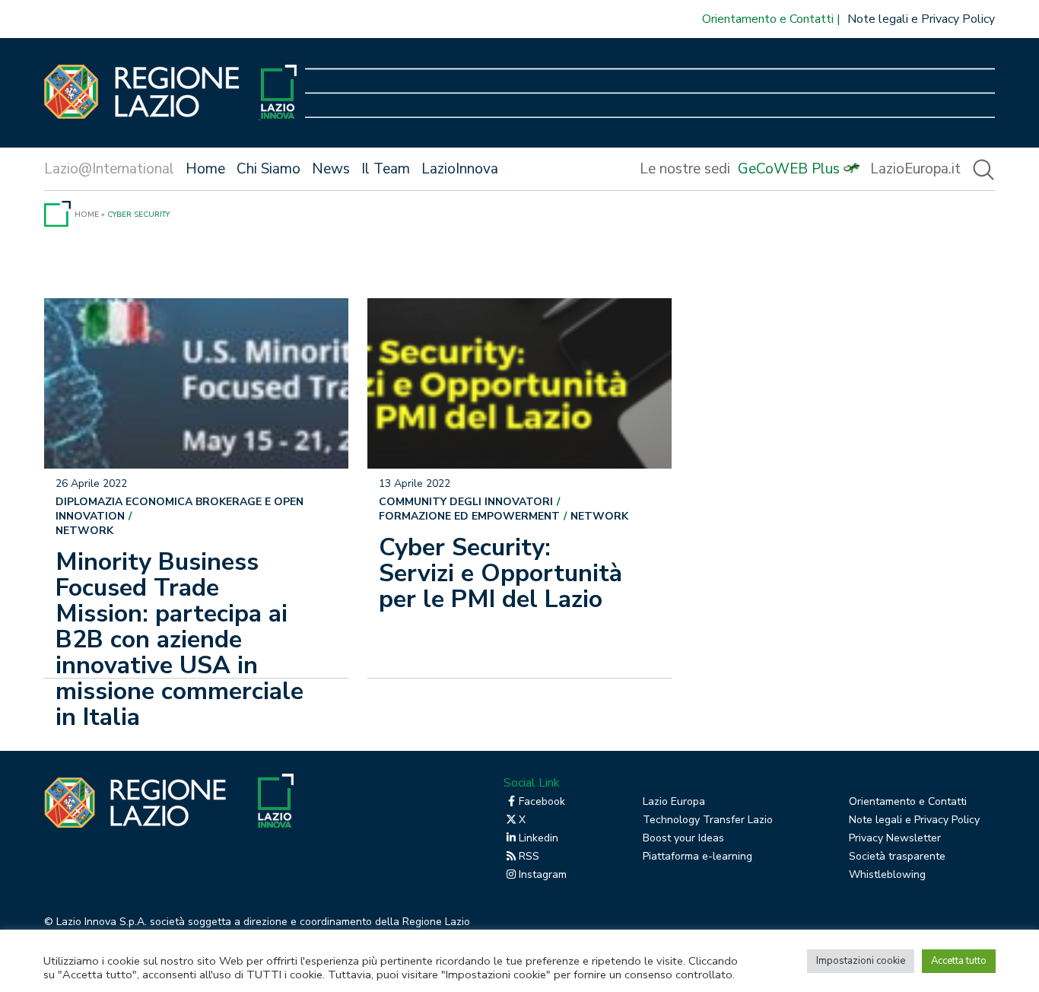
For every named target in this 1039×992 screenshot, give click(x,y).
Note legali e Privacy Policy (921, 19)
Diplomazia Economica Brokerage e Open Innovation (179, 508)
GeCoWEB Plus (789, 169)
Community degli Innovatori (466, 501)
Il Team (385, 169)
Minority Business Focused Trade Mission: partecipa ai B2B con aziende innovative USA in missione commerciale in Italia (179, 639)
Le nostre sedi (685, 169)
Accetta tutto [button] (959, 961)
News (331, 169)
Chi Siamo (268, 169)
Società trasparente (897, 856)
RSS (529, 856)
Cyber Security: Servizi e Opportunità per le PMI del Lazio (500, 573)
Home (205, 169)
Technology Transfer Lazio (708, 819)
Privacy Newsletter (895, 838)
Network (84, 530)
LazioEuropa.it (915, 169)
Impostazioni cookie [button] (860, 961)
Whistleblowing (887, 874)
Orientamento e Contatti (768, 19)
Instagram (543, 874)
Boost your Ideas (683, 838)
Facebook (542, 801)
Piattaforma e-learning (697, 856)
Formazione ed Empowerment (469, 516)
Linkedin (538, 838)
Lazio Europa (674, 801)
